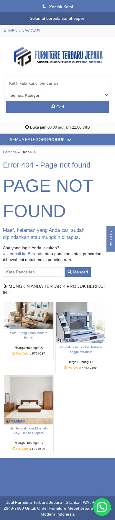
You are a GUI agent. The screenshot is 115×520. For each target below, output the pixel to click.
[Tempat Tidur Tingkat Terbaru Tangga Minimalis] (80, 322)
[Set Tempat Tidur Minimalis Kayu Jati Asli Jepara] (28, 399)
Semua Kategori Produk (38, 139)
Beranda (10, 152)
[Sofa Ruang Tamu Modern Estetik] (28, 315)
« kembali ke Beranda (23, 253)
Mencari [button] (80, 272)
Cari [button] (59, 106)
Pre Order (31, 354)
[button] (102, 507)
